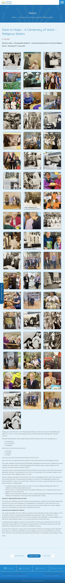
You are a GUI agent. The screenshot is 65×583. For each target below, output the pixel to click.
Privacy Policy (48, 575)
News (13, 17)
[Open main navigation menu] (62, 2)
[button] (2, 293)
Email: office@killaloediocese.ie (20, 575)
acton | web (41, 581)
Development (34, 581)
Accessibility (55, 575)
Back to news (34, 556)
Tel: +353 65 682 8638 (7, 575)
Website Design (25, 581)
